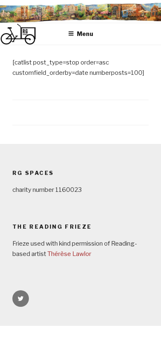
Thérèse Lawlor (69, 254)
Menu (85, 33)
